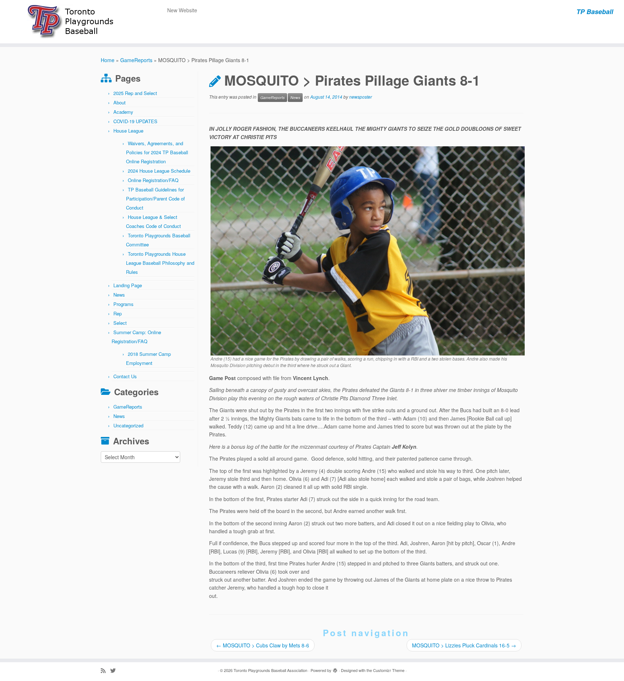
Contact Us (125, 376)
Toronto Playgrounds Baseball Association (270, 670)
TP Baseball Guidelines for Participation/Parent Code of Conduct (155, 198)
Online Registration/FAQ (153, 180)
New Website (182, 10)
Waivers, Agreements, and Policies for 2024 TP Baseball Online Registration (157, 152)
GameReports (136, 60)
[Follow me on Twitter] (115, 670)
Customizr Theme (388, 670)
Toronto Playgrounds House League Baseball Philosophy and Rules (160, 262)
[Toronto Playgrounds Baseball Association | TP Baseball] (72, 22)
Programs (123, 304)
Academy (123, 111)
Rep (117, 313)
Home (107, 60)
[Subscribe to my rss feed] (105, 670)
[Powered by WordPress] (335, 668)
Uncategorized (128, 425)
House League (128, 130)
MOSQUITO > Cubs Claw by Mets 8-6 (262, 645)
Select (120, 322)
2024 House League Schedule (159, 170)
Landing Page (127, 285)
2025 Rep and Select (135, 93)
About (119, 102)
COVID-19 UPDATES (135, 121)
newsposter (360, 97)
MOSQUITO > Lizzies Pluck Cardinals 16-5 (464, 645)
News (119, 294)
